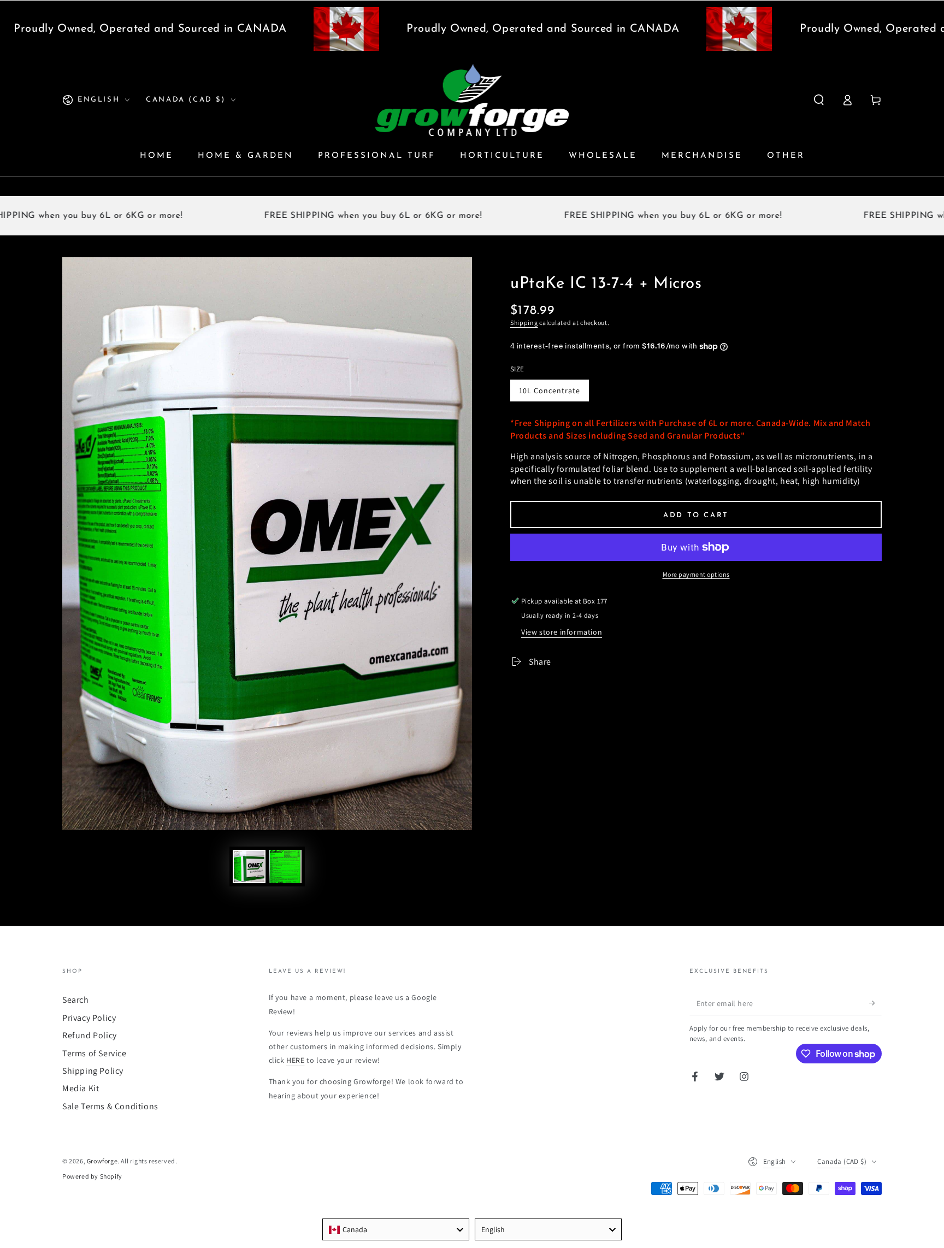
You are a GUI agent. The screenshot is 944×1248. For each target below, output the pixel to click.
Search (75, 1000)
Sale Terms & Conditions (110, 1106)
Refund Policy (89, 1035)
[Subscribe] (875, 1003)
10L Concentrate (549, 390)
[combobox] (395, 1229)
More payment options (696, 574)
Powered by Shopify (92, 1176)
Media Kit (80, 1088)
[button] (819, 100)
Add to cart (696, 515)
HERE (295, 1060)
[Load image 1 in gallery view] (249, 866)
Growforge (102, 1161)
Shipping (524, 322)
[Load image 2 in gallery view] (285, 866)
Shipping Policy (92, 1071)
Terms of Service (94, 1053)
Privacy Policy (89, 1018)
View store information (561, 632)
